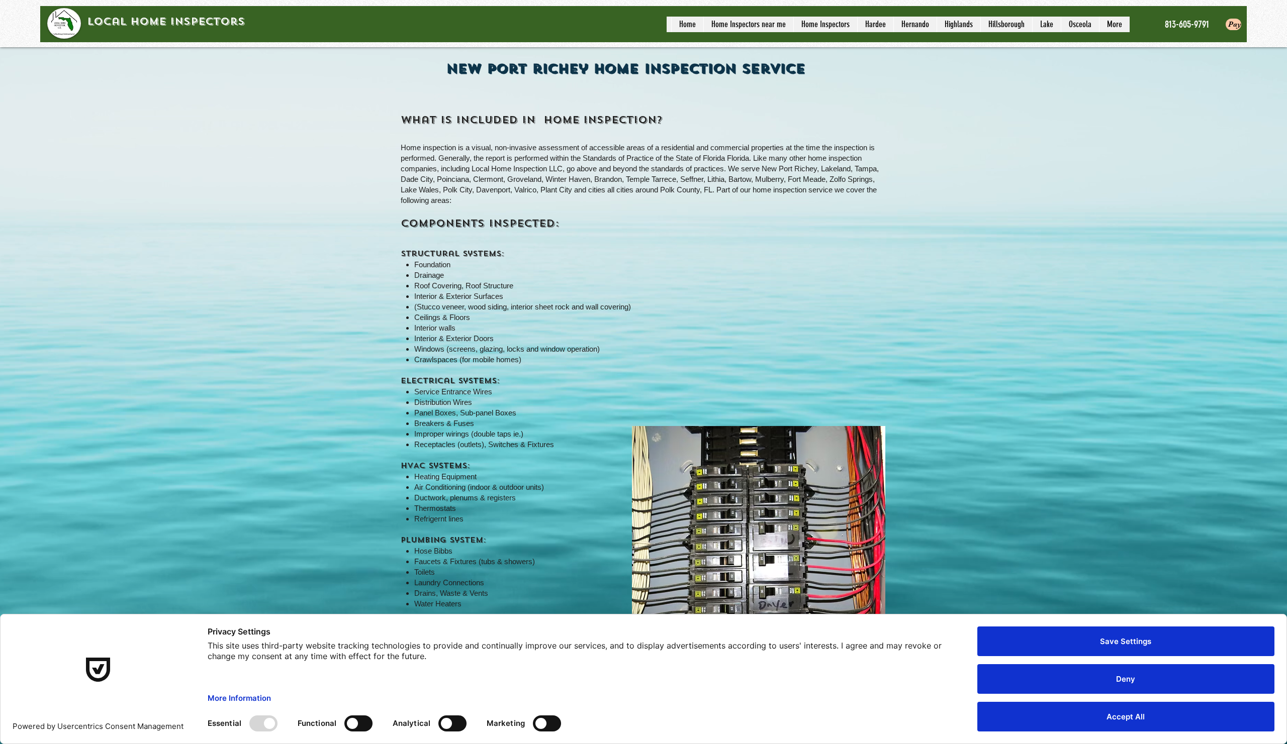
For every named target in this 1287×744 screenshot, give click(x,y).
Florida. (739, 158)
